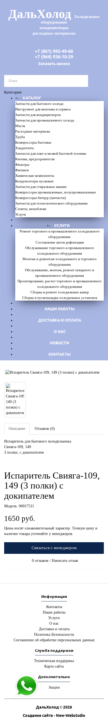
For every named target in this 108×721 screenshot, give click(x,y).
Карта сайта (54, 666)
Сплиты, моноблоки (30, 209)
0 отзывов (40, 561)
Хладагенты (24, 148)
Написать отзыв (65, 561)
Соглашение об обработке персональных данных (54, 640)
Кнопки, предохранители (35, 159)
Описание (17, 429)
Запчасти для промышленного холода (44, 120)
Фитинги (22, 170)
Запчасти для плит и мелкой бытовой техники (50, 153)
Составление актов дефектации (59, 242)
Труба (20, 137)
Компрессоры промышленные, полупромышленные (55, 192)
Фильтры (22, 164)
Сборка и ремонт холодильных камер (59, 292)
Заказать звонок (54, 63)
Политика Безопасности (54, 634)
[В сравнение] (9, 460)
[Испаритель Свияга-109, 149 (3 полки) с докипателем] (54, 372)
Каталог (32, 98)
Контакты (59, 354)
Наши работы (59, 309)
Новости (59, 343)
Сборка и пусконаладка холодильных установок (59, 298)
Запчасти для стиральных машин (40, 187)
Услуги (20, 214)
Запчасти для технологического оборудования (51, 203)
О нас (60, 331)
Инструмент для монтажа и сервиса (43, 109)
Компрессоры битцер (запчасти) (40, 198)
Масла (20, 126)
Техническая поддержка (54, 661)
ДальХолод (54, 21)
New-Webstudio (70, 715)
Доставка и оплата (59, 320)
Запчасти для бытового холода (39, 104)
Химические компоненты (34, 176)
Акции (54, 687)
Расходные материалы (32, 131)
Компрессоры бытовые (33, 142)
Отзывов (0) (45, 429)
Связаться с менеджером (54, 548)
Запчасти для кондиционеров (38, 115)
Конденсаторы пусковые (34, 181)
